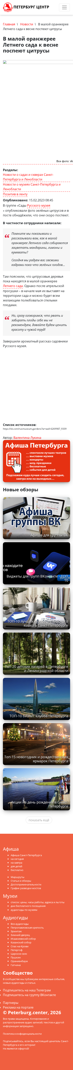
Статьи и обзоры (21, 880)
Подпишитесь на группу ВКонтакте (29, 995)
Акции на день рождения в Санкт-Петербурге (39, 804)
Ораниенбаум (19, 961)
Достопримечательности (26, 884)
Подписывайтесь (13, 1041)
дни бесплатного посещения (28, 906)
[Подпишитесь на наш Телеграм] (52, 7)
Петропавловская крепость (27, 927)
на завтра (16, 862)
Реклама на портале (18, 1007)
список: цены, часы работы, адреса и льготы (37, 902)
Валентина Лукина (27, 437)
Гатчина (16, 965)
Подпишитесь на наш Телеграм (27, 990)
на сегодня (17, 859)
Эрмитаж (16, 931)
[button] (66, 359)
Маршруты (17, 877)
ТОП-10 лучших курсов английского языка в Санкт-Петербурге (37, 623)
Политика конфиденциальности (22, 1033)
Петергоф (16, 950)
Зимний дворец (20, 935)
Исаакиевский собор (23, 938)
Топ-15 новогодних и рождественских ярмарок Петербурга (36, 759)
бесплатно (17, 870)
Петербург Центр (30, 7)
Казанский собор (21, 942)
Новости (26, 24)
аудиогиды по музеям (24, 910)
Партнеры (10, 1003)
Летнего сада (13, 286)
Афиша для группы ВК (49, 535)
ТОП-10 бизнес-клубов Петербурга (39, 716)
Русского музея (38, 205)
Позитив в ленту (15, 194)
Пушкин (16, 957)
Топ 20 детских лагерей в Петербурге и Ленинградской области (36, 668)
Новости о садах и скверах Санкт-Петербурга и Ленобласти (28, 176)
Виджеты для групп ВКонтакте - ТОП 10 (37, 578)
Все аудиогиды (20, 924)
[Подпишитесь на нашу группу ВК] (56, 7)
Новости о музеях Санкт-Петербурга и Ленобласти (32, 186)
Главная (9, 24)
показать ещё (39, 820)
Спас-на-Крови (19, 946)
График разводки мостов (26, 888)
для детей (16, 866)
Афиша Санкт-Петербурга (26, 855)
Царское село (19, 953)
